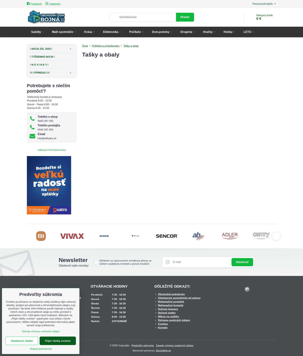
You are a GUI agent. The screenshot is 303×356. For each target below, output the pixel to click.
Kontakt (163, 327)
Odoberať (242, 262)
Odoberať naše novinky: (74, 265)
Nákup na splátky (168, 316)
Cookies (163, 323)
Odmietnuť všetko (22, 340)
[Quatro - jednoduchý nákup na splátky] (49, 213)
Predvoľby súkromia (142, 345)
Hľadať (185, 17)
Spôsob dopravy (168, 309)
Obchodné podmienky (171, 294)
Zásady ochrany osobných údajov (175, 345)
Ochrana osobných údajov (174, 320)
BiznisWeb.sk (163, 350)
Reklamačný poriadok (171, 301)
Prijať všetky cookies (58, 340)
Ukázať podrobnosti (41, 348)
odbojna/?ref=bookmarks (52, 149)
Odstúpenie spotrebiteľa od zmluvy (179, 297)
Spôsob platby (167, 312)
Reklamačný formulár (170, 305)
